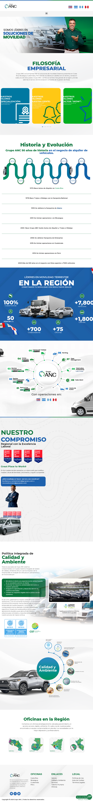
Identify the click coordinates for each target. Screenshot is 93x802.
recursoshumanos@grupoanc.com (14, 483)
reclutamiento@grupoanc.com (22, 481)
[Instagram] (15, 793)
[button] (46, 13)
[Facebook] (11, 793)
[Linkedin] (19, 793)
